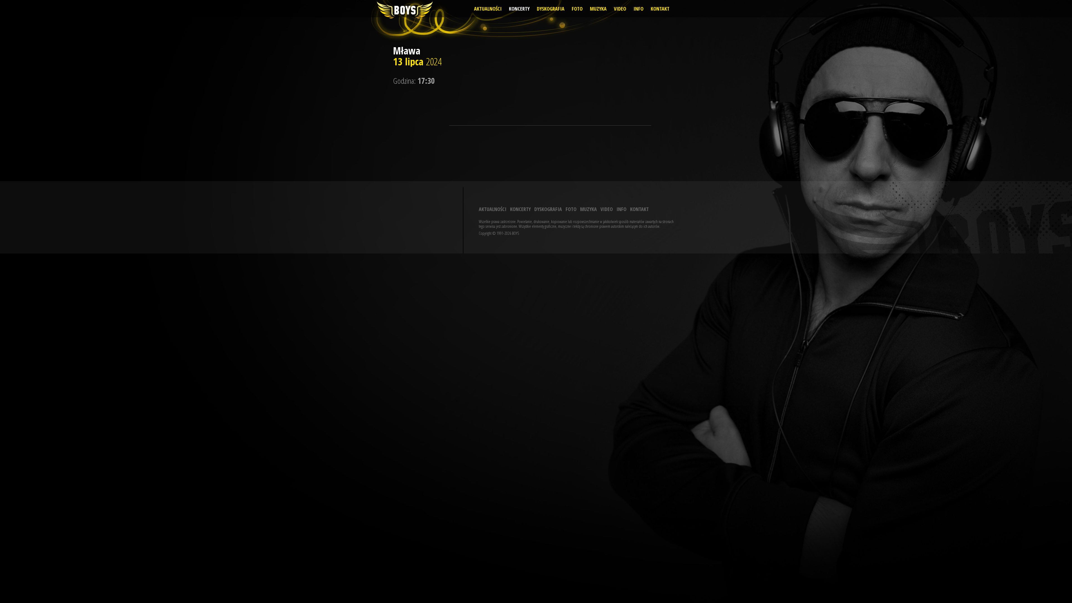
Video (620, 8)
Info (638, 8)
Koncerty (519, 8)
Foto (577, 8)
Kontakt (660, 8)
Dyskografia (550, 8)
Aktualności (488, 8)
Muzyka (598, 8)
